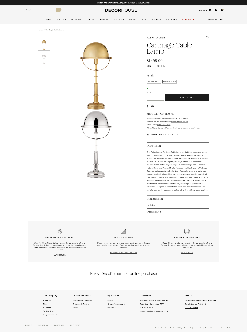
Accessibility (198, 328)
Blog (45, 304)
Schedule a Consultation (123, 252)
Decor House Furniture (169, 328)
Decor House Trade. (179, 121)
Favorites (111, 307)
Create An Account (116, 304)
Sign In (216, 10)
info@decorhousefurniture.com (154, 311)
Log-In (110, 300)
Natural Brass (153, 81)
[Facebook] (147, 106)
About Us (47, 300)
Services (47, 307)
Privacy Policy (226, 328)
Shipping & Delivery (81, 304)
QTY (149, 92)
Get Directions (191, 307)
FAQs (75, 307)
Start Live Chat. (164, 124)
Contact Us (145, 295)
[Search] (58, 10)
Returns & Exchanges (82, 300)
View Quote (203, 10)
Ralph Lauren (156, 37)
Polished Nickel (169, 81)
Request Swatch (50, 314)
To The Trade (49, 311)
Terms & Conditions (212, 328)
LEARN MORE (60, 254)
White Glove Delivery (156, 127)
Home (40, 29)
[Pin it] (152, 106)
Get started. (183, 118)
